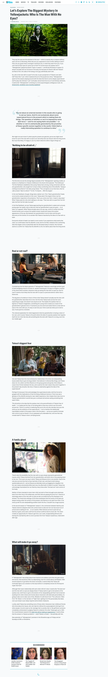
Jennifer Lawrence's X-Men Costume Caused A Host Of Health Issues (16, 663)
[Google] (87, 2)
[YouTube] (81, 2)
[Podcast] (92, 2)
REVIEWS (41, 2)
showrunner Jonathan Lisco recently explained (26, 85)
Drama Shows (20, 7)
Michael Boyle (15, 21)
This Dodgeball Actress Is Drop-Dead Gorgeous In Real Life (60, 662)
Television (13, 7)
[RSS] (89, 2)
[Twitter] (79, 2)
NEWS (17, 2)
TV (28, 2)
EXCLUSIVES (49, 2)
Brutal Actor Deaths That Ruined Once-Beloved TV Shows (45, 662)
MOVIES (23, 2)
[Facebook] (76, 2)
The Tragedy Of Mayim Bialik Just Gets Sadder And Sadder (30, 663)
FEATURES (58, 2)
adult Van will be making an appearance (43, 612)
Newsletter (101, 2)
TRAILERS (34, 2)
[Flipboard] (84, 2)
